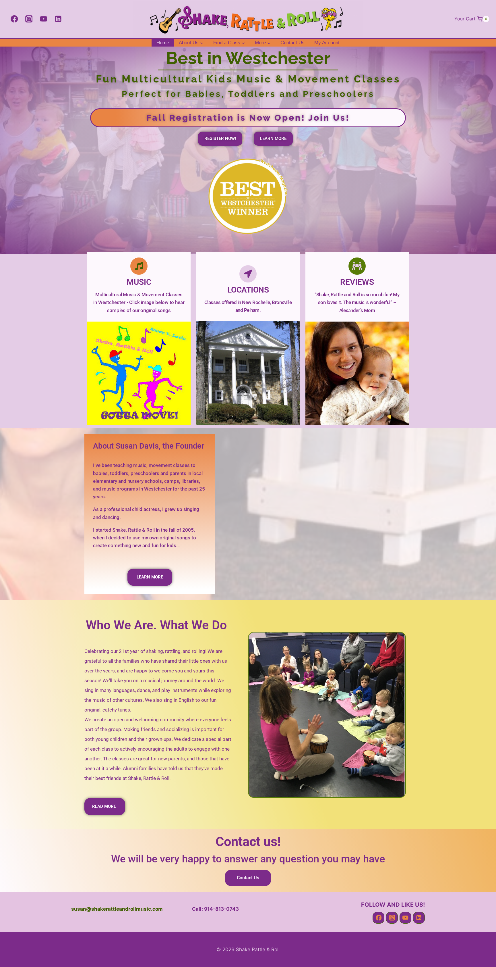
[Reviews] (357, 266)
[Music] (139, 266)
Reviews (357, 282)
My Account (327, 42)
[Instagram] (29, 19)
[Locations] (248, 273)
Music (139, 282)
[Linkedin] (58, 19)
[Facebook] (14, 19)
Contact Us (292, 42)
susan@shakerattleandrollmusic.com (117, 909)
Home (162, 42)
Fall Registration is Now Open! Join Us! (248, 118)
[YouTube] (43, 19)
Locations (248, 290)
